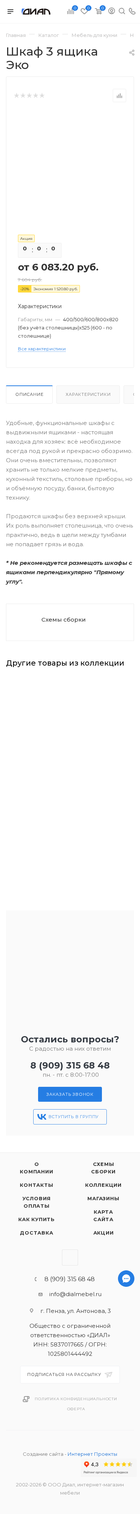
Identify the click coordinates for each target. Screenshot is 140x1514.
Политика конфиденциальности (76, 1398)
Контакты (36, 1185)
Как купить (36, 1219)
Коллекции (103, 1185)
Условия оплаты (36, 1202)
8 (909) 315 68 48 (70, 1065)
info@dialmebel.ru (75, 1294)
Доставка (36, 1233)
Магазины (103, 1198)
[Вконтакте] (126, 1489)
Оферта (76, 1409)
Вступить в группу (74, 1116)
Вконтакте (70, 1257)
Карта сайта (103, 1215)
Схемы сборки (63, 619)
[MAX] (126, 1469)
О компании (36, 1167)
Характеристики (88, 394)
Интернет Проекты (92, 1454)
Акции (103, 1233)
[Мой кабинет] (111, 11)
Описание (29, 394)
